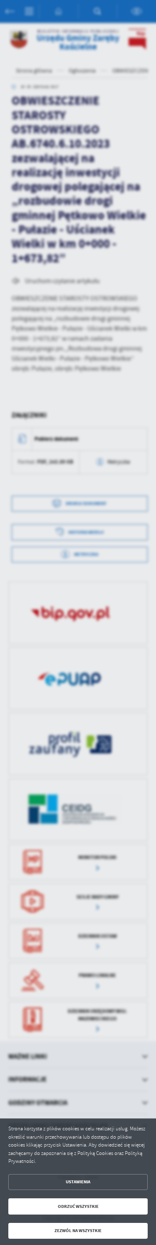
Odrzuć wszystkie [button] (78, 1206)
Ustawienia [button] (78, 1182)
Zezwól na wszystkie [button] (78, 1230)
